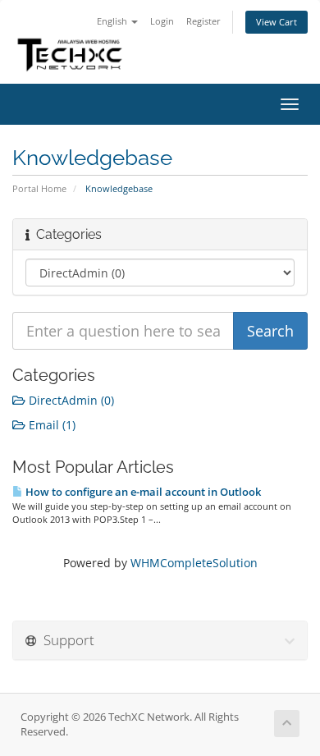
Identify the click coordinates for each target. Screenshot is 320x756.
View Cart (276, 22)
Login (162, 21)
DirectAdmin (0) (69, 400)
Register (203, 21)
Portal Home (39, 188)
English (113, 21)
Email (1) (50, 425)
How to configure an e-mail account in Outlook (142, 491)
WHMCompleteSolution (194, 562)
